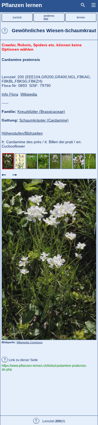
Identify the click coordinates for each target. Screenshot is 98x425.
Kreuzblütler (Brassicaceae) (41, 111)
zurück (17, 17)
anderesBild (49, 17)
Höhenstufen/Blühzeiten (22, 133)
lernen (81, 17)
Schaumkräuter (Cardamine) (44, 120)
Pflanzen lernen (22, 5)
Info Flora (10, 94)
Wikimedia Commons (29, 342)
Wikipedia (28, 94)
